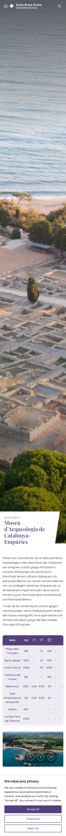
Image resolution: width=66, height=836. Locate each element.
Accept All (33, 809)
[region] (33, 806)
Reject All (33, 828)
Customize (33, 819)
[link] (25, 6)
